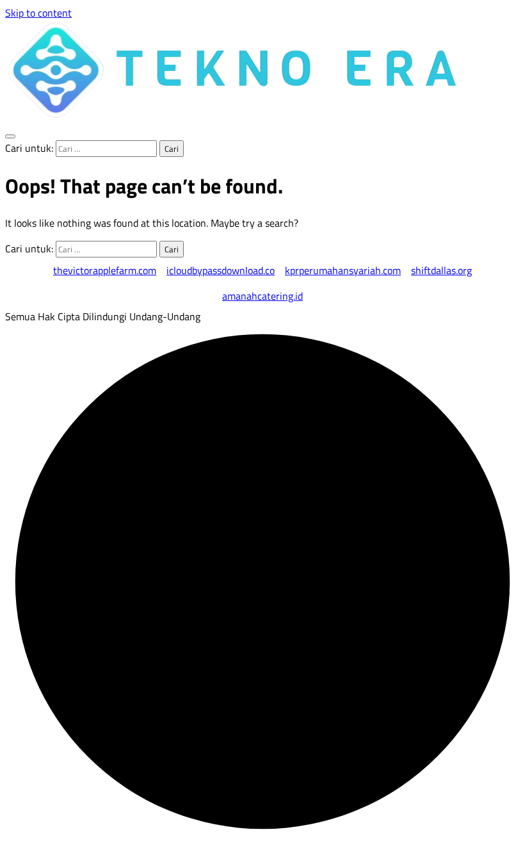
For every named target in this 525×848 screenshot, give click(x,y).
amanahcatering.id (262, 296)
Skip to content (38, 12)
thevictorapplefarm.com (104, 270)
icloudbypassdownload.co (220, 270)
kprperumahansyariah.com (343, 270)
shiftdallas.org (441, 270)
